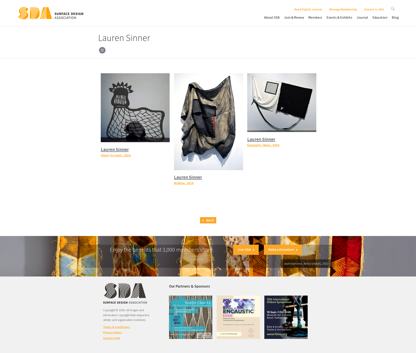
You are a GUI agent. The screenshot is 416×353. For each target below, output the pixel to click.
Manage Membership (343, 9)
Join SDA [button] (244, 249)
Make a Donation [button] (281, 249)
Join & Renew (294, 17)
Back (210, 220)
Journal (362, 17)
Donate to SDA (374, 9)
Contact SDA (111, 338)
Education (379, 17)
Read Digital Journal (308, 9)
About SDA (272, 17)
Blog (395, 17)
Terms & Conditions (116, 327)
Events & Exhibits (339, 17)
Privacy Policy (112, 332)
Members (315, 17)
